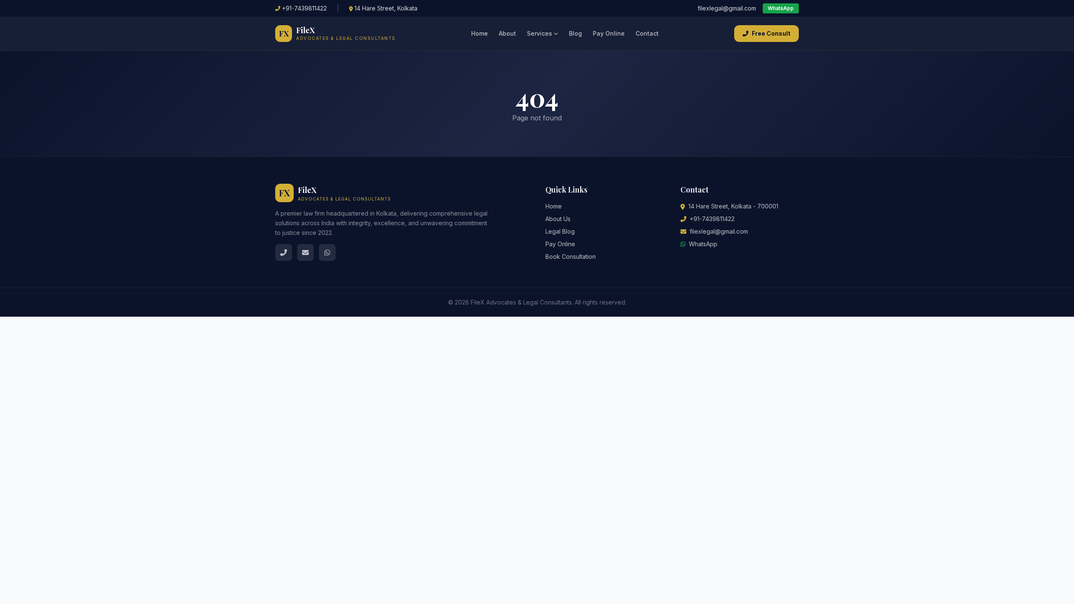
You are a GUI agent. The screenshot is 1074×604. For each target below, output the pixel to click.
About (507, 33)
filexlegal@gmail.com (727, 8)
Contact (647, 33)
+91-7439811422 (304, 8)
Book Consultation (570, 256)
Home (479, 33)
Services (539, 33)
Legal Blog (560, 231)
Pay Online (609, 33)
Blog (575, 33)
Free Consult (771, 33)
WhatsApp (781, 8)
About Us (558, 218)
